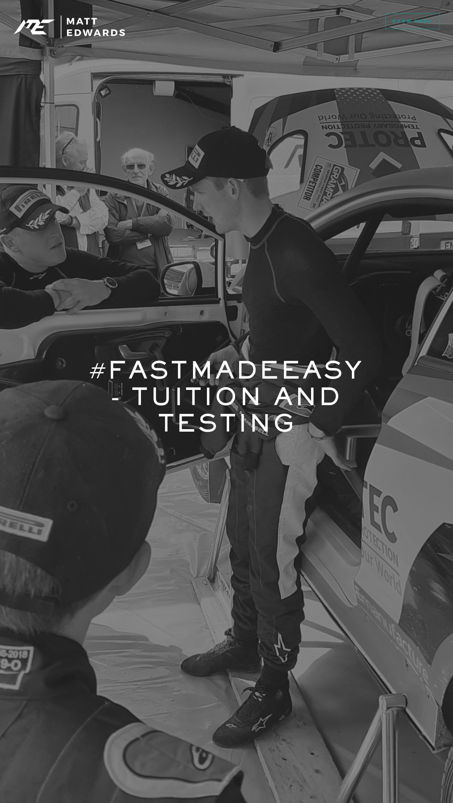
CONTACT (105, 48)
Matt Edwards (69, 27)
